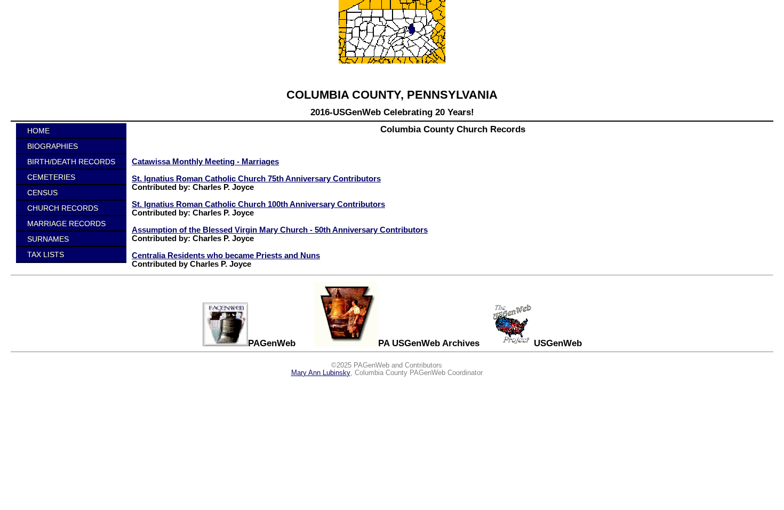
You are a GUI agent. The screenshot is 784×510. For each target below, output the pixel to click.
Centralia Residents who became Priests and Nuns (226, 255)
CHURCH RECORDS (62, 208)
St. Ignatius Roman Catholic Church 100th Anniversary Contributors (258, 204)
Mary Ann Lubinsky (320, 373)
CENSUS (42, 192)
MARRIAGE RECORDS (66, 223)
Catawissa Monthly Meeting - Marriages (205, 161)
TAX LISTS (45, 254)
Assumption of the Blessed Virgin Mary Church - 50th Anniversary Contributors (280, 230)
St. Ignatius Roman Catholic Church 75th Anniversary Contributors (256, 178)
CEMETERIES (51, 177)
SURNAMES (48, 239)
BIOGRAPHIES (52, 146)
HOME (38, 130)
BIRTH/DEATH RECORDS (71, 161)
